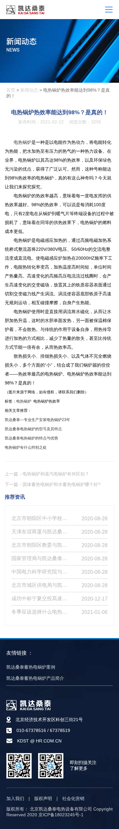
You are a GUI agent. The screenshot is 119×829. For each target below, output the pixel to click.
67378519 (60, 730)
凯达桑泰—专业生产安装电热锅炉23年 (37, 420)
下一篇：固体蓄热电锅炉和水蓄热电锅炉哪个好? (53, 484)
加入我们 (15, 798)
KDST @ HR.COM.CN (39, 740)
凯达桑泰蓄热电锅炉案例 (30, 667)
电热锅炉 (22, 142)
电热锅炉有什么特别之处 (26, 447)
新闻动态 (29, 90)
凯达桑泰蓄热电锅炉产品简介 (35, 678)
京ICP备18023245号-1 (60, 814)
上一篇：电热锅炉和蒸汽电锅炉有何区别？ (47, 473)
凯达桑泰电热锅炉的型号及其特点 (33, 429)
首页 (10, 90)
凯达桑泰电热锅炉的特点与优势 (31, 438)
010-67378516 (31, 730)
